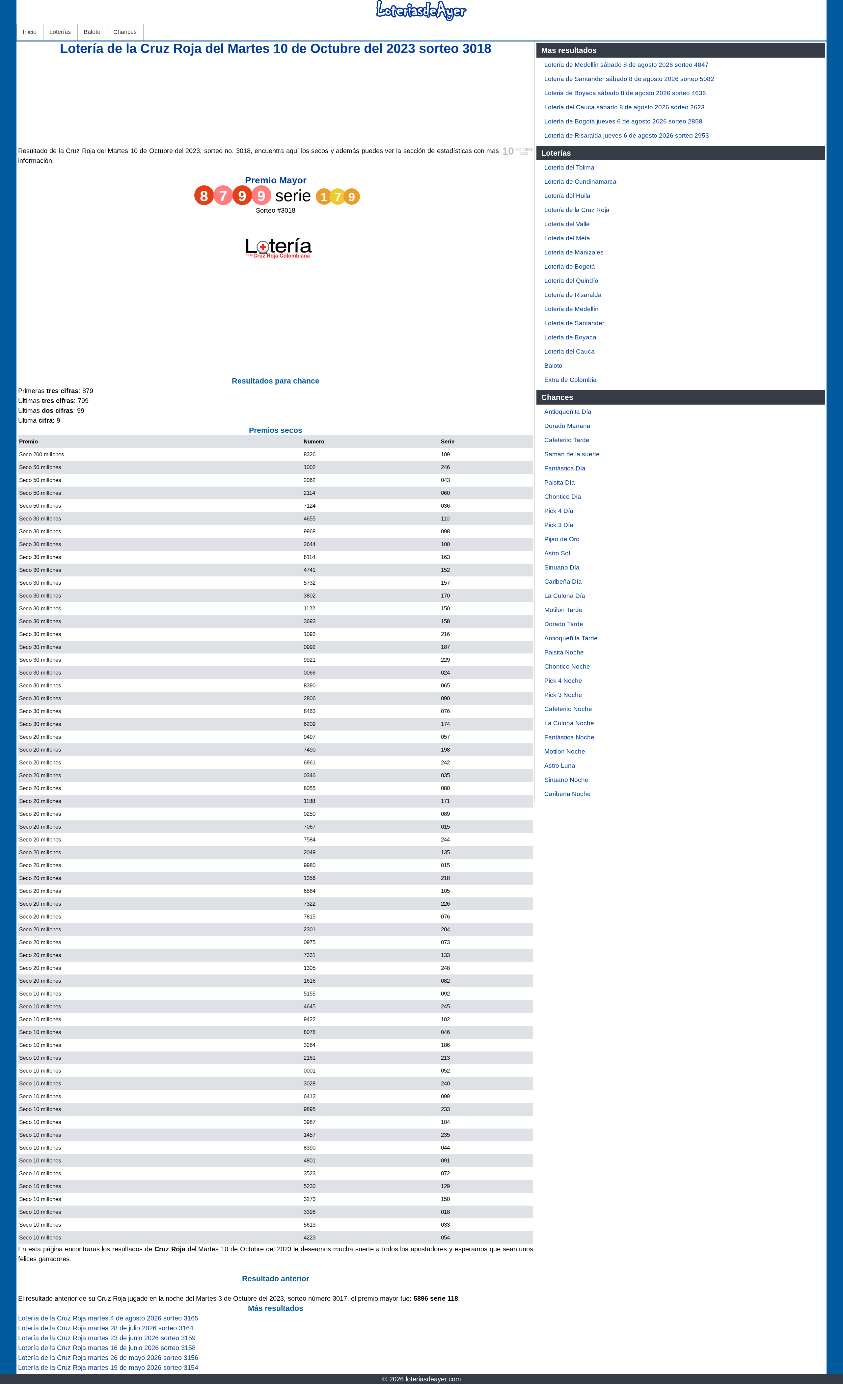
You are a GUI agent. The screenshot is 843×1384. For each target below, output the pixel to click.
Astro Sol (557, 553)
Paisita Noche (564, 652)
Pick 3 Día (558, 524)
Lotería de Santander (574, 323)
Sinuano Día (562, 567)
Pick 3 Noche (563, 694)
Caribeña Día (563, 581)
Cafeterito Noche (568, 708)
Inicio (30, 32)
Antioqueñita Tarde (571, 638)
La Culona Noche (569, 723)
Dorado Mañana (567, 425)
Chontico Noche (567, 666)
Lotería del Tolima (569, 167)
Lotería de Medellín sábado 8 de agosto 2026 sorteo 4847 (626, 64)
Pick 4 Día (558, 510)
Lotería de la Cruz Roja (577, 209)
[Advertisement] (275, 100)
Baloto (92, 32)
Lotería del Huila (567, 195)
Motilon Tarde (563, 609)
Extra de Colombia (570, 379)
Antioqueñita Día (567, 411)
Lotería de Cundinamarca (580, 181)
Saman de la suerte (572, 454)
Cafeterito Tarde (566, 440)
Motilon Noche (564, 751)
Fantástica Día (564, 468)
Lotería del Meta (567, 238)
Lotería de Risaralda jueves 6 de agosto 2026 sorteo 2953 (626, 135)
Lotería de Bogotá (569, 266)
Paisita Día (559, 482)
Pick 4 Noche (563, 680)
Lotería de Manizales (574, 252)
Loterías (60, 32)
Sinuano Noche (566, 779)
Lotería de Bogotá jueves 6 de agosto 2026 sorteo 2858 (623, 121)
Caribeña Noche (567, 793)
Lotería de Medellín (571, 309)
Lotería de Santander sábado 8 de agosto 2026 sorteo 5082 (629, 78)
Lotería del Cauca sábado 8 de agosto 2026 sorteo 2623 (624, 107)
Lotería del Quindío (571, 280)
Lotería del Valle (567, 224)
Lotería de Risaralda (573, 294)
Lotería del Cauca (569, 351)
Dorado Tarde (563, 624)
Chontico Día (562, 496)
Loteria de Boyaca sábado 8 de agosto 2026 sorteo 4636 (625, 93)
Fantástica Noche (569, 737)
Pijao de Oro (562, 539)
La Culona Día (564, 595)
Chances (125, 32)
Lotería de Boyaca (570, 337)
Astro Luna (559, 765)
